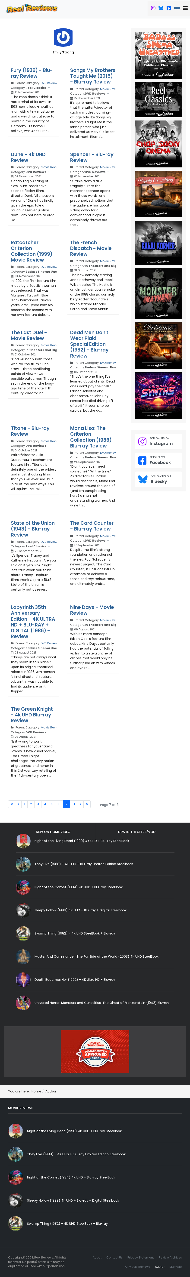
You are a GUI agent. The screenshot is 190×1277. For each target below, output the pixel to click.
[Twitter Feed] (153, 8)
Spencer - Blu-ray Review (92, 157)
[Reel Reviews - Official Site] (31, 8)
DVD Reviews (50, 83)
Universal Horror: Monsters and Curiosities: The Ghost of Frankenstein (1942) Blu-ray (102, 1002)
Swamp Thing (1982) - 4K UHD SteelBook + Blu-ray (75, 933)
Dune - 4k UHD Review (28, 157)
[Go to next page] (80, 804)
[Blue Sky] (160, 8)
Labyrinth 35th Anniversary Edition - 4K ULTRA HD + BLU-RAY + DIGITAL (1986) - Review (33, 622)
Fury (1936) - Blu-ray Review (32, 73)
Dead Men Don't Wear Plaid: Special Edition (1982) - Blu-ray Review (89, 344)
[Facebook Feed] (169, 8)
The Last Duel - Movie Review (29, 335)
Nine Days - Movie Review (92, 610)
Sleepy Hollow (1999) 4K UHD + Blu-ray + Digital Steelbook (81, 910)
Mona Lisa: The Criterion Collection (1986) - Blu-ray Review (93, 437)
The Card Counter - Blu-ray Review (92, 526)
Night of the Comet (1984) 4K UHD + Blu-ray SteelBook (79, 887)
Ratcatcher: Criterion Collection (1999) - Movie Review (33, 251)
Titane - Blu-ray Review (30, 431)
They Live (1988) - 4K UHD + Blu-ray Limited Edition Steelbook (84, 864)
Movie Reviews (110, 89)
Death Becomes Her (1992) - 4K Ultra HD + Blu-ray (75, 979)
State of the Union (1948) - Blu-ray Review (33, 529)
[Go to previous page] (18, 804)
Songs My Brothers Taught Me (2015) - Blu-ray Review (92, 76)
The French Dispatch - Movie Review (91, 248)
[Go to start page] (11, 804)
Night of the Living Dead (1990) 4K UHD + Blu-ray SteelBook (74, 1131)
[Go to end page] (87, 804)
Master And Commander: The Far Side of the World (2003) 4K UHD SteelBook (96, 956)
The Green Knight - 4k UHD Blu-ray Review (32, 715)
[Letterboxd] (177, 8)
